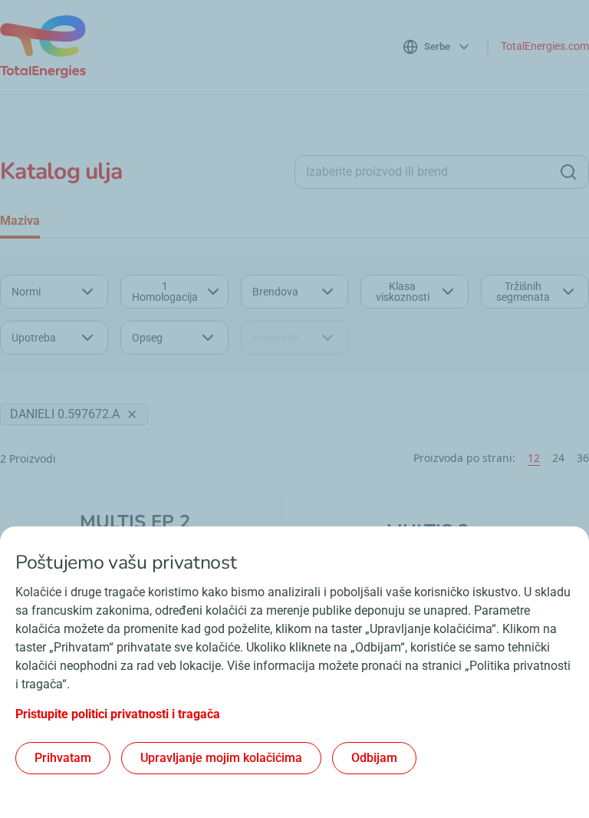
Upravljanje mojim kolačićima (221, 757)
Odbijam (374, 757)
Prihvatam (63, 757)
